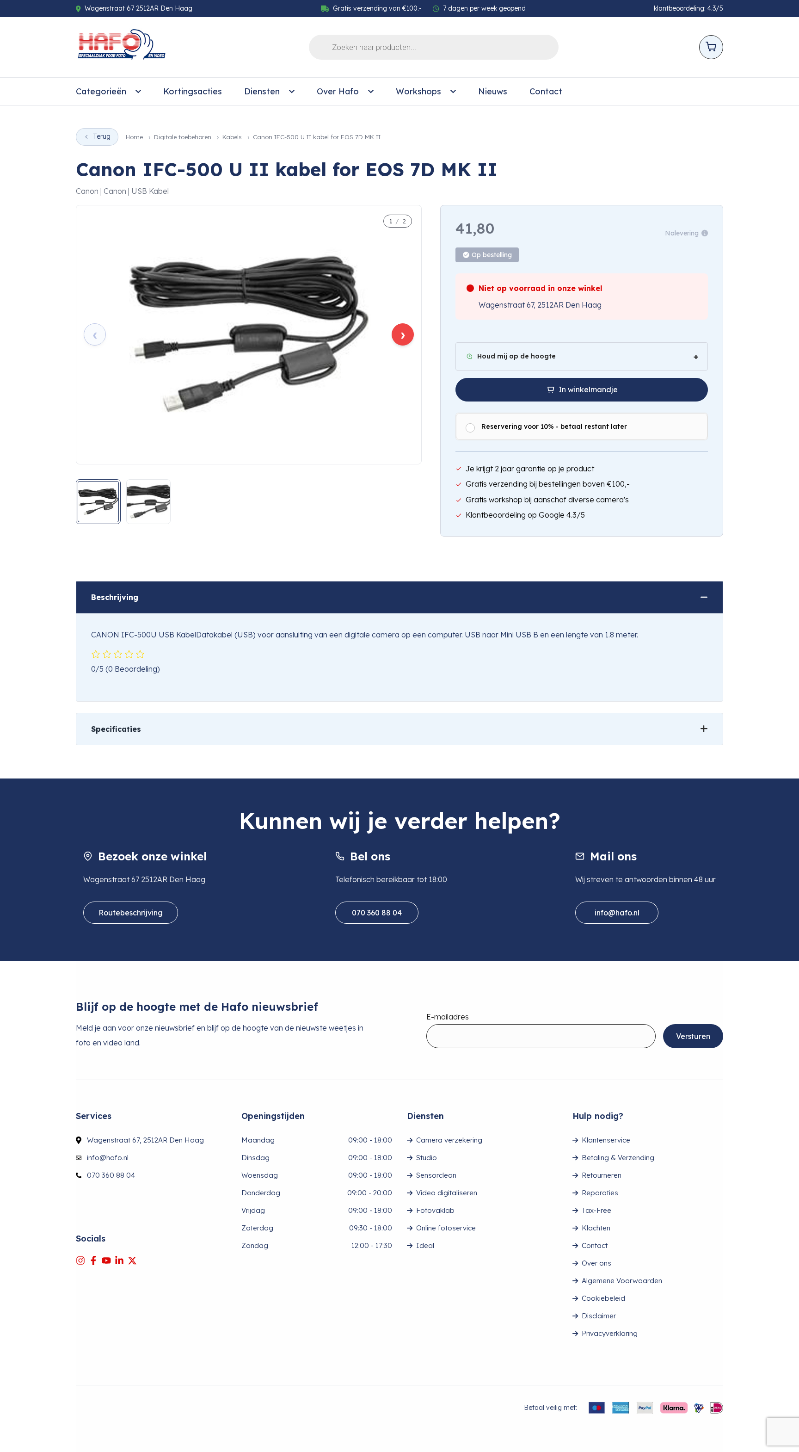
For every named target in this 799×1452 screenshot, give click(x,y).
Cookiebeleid (603, 1298)
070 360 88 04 (377, 912)
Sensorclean (436, 1175)
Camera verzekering (449, 1140)
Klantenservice (606, 1140)
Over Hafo (338, 91)
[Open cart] (711, 47)
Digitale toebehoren (182, 137)
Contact (545, 91)
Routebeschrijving (130, 912)
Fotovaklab (435, 1210)
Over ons (596, 1263)
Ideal (425, 1245)
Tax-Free (596, 1210)
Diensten (262, 91)
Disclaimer (599, 1315)
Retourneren (601, 1175)
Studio (426, 1157)
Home (134, 137)
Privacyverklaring (610, 1333)
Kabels (232, 137)
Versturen (693, 1036)
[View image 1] (98, 501)
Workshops (418, 91)
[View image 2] (148, 501)
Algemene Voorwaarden (622, 1280)
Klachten (596, 1227)
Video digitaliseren (446, 1192)
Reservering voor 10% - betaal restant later (554, 426)
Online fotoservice (446, 1227)
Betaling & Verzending (618, 1157)
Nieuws (492, 91)
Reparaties (600, 1192)
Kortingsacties (192, 91)
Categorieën (101, 91)
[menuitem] (108, 91)
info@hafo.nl (617, 912)
